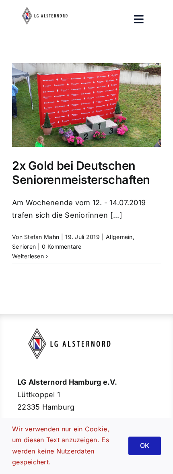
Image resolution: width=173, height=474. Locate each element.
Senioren (24, 246)
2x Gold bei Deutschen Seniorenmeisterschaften (81, 173)
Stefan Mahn (41, 236)
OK (144, 445)
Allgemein (119, 236)
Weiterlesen (28, 256)
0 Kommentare (61, 246)
